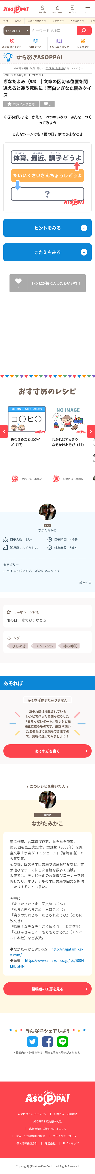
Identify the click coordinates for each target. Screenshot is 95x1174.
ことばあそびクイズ (17, 571)
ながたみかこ (47, 823)
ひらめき (19, 646)
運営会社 (50, 1143)
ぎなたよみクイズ (47, 571)
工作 (5, 21)
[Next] (91, 431)
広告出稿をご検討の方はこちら (47, 1128)
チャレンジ (44, 646)
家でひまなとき (34, 620)
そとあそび (58, 21)
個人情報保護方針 (27, 1143)
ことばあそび (77, 21)
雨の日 (12, 620)
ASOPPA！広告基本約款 (47, 1121)
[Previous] (4, 431)
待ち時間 (70, 646)
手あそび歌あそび (37, 21)
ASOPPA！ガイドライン (32, 1114)
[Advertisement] (47, 329)
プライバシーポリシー (66, 1136)
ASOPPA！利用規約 (55, 68)
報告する (85, 582)
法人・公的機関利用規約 (30, 1136)
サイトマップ (71, 1143)
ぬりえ (18, 21)
